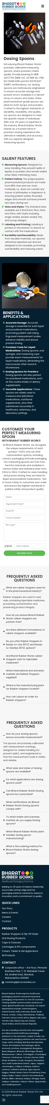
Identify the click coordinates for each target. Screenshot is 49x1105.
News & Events (10, 912)
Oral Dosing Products (14, 938)
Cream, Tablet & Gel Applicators (20, 951)
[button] (42, 6)
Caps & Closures (11, 942)
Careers (6, 916)
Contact (6, 921)
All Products (8, 955)
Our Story (7, 908)
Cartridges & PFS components (19, 946)
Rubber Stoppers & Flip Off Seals (20, 933)
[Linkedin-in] (4, 1100)
